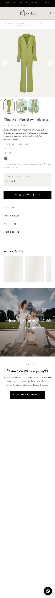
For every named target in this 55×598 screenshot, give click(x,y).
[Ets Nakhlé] (27, 13)
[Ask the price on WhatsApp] (48, 591)
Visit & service (27, 232)
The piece (27, 208)
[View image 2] (21, 106)
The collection (20, 23)
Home (6, 23)
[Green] (6, 158)
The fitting (27, 224)
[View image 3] (33, 106)
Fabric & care (27, 216)
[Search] (49, 13)
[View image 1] (9, 106)
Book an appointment (27, 394)
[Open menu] (6, 13)
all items (37, 23)
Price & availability (27, 195)
